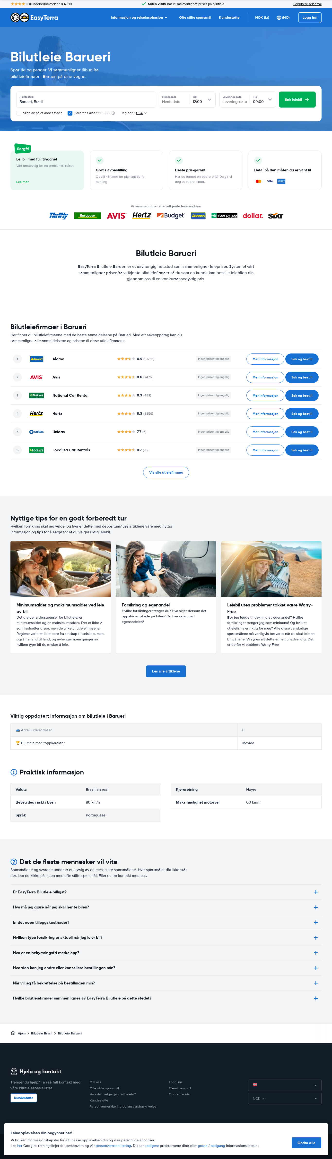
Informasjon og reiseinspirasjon (137, 17)
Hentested (26, 97)
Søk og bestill (302, 359)
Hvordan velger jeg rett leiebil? (113, 1094)
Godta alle (306, 1143)
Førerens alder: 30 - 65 (91, 113)
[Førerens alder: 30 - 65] (70, 113)
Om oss (95, 1082)
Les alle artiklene (166, 671)
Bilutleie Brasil (41, 1033)
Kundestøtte (229, 17)
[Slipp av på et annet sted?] (18, 113)
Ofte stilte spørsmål (195, 17)
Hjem (22, 1033)
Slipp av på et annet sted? (42, 113)
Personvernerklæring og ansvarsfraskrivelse (123, 1106)
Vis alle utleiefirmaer (166, 472)
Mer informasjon (265, 359)
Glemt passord (180, 1088)
